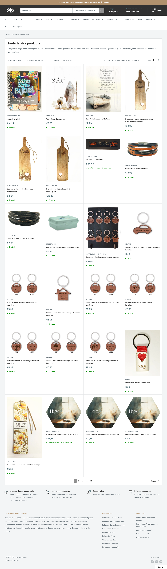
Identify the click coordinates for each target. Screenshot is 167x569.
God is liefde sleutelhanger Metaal (137, 383)
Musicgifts (17, 26)
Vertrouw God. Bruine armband (136, 168)
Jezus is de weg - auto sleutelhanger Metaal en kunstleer (142, 248)
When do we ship (109, 540)
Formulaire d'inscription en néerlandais (147, 525)
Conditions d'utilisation (111, 529)
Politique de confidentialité (113, 521)
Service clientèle (143, 534)
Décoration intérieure (91, 19)
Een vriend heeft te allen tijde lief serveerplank (58, 190)
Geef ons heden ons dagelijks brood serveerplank (20, 190)
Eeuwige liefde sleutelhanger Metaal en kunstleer (139, 303)
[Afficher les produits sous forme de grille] (154, 60)
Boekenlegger (12, 462)
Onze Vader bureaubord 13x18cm (98, 119)
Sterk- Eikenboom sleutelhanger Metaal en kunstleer (62, 361)
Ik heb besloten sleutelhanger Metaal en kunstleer (21, 303)
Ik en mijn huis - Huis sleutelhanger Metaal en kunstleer (63, 314)
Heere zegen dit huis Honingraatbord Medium (102, 434)
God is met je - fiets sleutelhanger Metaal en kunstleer (102, 361)
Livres (16, 19)
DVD (48, 19)
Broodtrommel (51, 244)
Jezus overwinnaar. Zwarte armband (20, 238)
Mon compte (131, 11)
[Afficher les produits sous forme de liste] (158, 60)
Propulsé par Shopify (12, 560)
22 (91, 481)
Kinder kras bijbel (14, 116)
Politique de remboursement (113, 525)
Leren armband (91, 156)
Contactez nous (142, 537)
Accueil (7, 19)
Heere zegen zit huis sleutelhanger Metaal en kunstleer (102, 303)
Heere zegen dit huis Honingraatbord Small (141, 434)
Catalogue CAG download (112, 517)
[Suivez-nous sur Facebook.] (152, 561)
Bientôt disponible (145, 19)
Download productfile (111, 547)
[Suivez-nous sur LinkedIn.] (160, 561)
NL (6, 26)
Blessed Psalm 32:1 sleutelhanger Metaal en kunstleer (23, 361)
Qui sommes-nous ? (144, 530)
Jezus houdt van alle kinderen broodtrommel (63, 247)
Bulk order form (108, 536)
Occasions (60, 19)
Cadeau (74, 19)
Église (37, 19)
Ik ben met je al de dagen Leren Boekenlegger (23, 465)
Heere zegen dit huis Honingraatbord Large (62, 434)
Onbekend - (50, 116)
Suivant (153, 481)
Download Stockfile (110, 543)
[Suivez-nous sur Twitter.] (156, 561)
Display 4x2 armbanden (94, 159)
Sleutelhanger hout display (96, 254)
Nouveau (110, 19)
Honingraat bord (52, 431)
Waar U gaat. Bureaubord (55, 119)
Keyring (128, 244)
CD (27, 19)
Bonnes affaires (127, 19)
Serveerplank (130, 116)
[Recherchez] (101, 10)
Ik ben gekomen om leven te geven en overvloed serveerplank (139, 120)
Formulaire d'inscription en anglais (147, 518)
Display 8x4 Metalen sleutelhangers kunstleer (103, 257)
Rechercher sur (108, 532)
